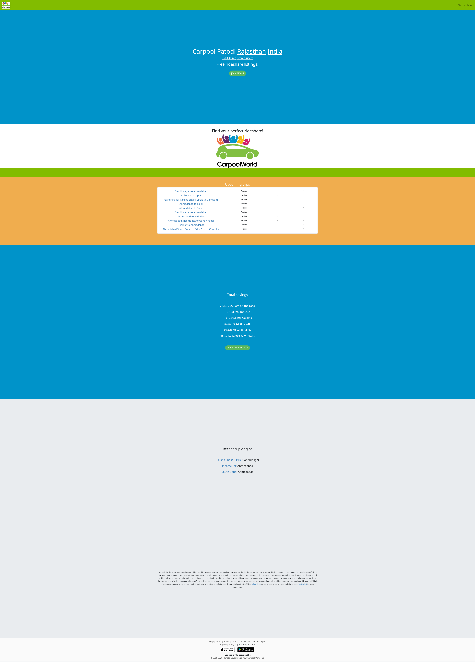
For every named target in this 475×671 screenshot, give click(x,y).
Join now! (237, 73)
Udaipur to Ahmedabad (191, 225)
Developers (253, 641)
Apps (263, 641)
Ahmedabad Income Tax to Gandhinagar (191, 220)
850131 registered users (237, 58)
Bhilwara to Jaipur (191, 195)
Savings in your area (237, 347)
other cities (256, 584)
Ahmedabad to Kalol (191, 204)
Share (243, 641)
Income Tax (229, 466)
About (226, 641)
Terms (219, 641)
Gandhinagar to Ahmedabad (191, 191)
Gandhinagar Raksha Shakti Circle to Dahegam (191, 199)
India (275, 51)
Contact (235, 641)
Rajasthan (251, 51)
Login (470, 5)
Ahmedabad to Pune (191, 208)
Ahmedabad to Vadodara (191, 216)
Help (211, 641)
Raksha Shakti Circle (229, 460)
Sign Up (461, 5)
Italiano (242, 644)
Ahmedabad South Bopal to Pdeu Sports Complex (191, 229)
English (223, 644)
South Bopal (229, 472)
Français (233, 644)
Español (251, 644)
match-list (303, 584)
